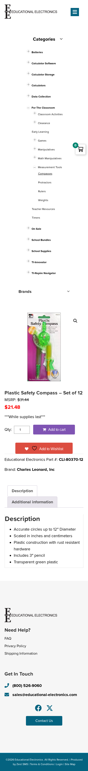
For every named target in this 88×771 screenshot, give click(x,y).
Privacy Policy (15, 646)
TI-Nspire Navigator (44, 273)
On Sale (36, 228)
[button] (75, 321)
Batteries (37, 52)
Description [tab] (22, 490)
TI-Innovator (39, 262)
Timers (36, 217)
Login (59, 764)
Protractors (44, 182)
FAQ (8, 638)
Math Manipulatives (50, 158)
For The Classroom (43, 107)
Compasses (45, 173)
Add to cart (56, 430)
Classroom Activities (50, 114)
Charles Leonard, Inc (36, 469)
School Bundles (41, 240)
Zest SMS (22, 764)
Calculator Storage (43, 74)
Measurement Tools (50, 167)
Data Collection (41, 96)
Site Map (70, 764)
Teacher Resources (43, 209)
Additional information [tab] (32, 501)
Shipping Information (21, 653)
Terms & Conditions (42, 764)
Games (42, 140)
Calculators (39, 85)
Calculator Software (44, 63)
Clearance (44, 123)
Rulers (42, 191)
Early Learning (40, 131)
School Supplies (41, 251)
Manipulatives (46, 149)
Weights (43, 200)
